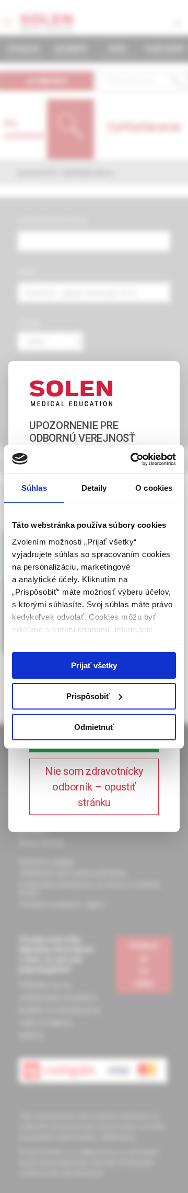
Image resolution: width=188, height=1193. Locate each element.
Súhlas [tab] (34, 487)
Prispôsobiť (88, 696)
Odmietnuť (94, 726)
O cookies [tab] (153, 487)
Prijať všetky (94, 665)
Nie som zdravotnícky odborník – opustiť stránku (94, 787)
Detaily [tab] (94, 487)
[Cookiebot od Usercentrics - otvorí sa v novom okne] (132, 459)
